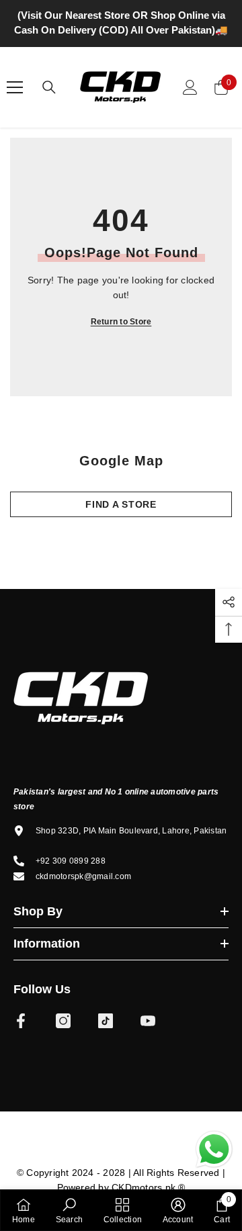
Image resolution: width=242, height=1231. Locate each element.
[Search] (49, 87)
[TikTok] (105, 1021)
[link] (69, 1210)
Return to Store (121, 321)
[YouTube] (148, 1021)
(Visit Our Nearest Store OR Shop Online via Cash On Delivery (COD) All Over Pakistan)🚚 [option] (121, 22)
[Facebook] (21, 1021)
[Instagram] (63, 1021)
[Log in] (190, 87)
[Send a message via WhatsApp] (214, 1149)
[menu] (15, 87)
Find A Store (120, 504)
